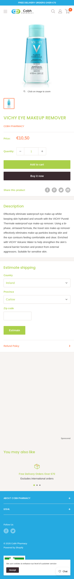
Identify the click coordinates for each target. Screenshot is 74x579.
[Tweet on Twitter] (61, 190)
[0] (67, 11)
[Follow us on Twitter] (12, 530)
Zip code (9, 308)
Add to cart (37, 164)
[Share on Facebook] (47, 190)
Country (8, 275)
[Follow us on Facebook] (6, 530)
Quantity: (9, 151)
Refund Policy (11, 345)
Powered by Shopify (13, 547)
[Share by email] (67, 190)
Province (9, 291)
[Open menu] (5, 11)
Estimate (14, 330)
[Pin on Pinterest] (54, 190)
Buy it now (37, 175)
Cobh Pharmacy (14, 126)
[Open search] (53, 11)
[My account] (60, 11)
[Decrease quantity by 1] (20, 151)
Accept (12, 570)
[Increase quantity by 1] (42, 151)
